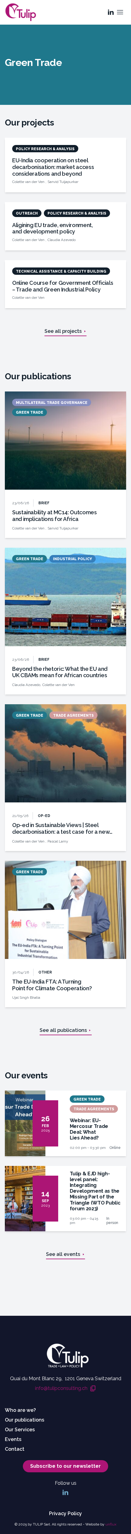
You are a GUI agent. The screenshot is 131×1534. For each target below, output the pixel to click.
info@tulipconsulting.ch (61, 1388)
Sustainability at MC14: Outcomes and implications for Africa (54, 515)
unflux (110, 1524)
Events (13, 1439)
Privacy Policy (65, 1513)
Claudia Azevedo (62, 240)
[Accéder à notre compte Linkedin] (111, 12)
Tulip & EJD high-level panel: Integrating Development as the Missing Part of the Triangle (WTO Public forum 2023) (95, 1191)
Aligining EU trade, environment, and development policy (52, 228)
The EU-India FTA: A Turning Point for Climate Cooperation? (52, 984)
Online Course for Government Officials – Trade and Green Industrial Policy (62, 286)
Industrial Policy (72, 559)
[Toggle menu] (120, 12)
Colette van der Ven (28, 182)
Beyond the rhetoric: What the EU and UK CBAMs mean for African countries (60, 672)
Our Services (20, 1429)
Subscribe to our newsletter (65, 1466)
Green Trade (29, 412)
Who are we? (20, 1410)
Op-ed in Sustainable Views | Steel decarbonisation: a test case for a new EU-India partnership (60, 828)
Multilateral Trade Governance (51, 403)
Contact (14, 1449)
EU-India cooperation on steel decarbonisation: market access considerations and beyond (53, 167)
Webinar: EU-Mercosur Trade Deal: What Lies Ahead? (89, 1129)
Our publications (24, 1420)
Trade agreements (73, 715)
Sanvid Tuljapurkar (63, 182)
